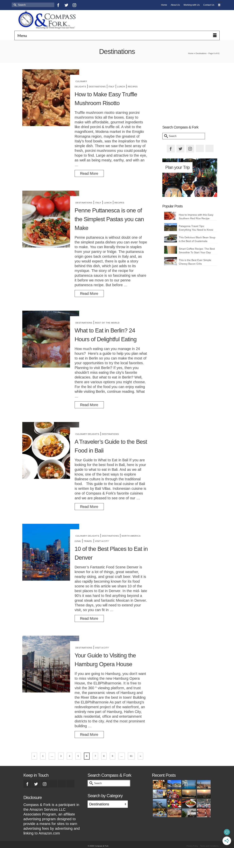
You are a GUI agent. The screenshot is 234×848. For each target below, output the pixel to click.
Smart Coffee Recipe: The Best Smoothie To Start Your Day (197, 250)
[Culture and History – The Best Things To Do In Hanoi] (159, 803)
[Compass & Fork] (46, 20)
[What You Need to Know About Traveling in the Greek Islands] (159, 794)
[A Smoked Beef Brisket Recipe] (174, 813)
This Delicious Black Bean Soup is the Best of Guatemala (197, 239)
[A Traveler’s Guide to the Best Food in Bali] (50, 450)
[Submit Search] (14, 5)
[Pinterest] (82, 5)
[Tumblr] (90, 5)
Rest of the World (107, 323)
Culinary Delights (87, 434)
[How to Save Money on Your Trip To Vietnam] (203, 794)
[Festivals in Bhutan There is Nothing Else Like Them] (174, 794)
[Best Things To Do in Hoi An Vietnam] (174, 803)
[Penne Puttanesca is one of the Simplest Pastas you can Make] (50, 219)
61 (131, 756)
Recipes (133, 87)
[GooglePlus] (53, 783)
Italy (111, 87)
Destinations (97, 87)
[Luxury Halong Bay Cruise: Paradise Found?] (188, 794)
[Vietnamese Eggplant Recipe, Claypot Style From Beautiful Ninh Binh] (188, 803)
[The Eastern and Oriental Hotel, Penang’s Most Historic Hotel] (188, 784)
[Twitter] (66, 5)
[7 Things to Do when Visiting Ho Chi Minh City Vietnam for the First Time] (203, 803)
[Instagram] (74, 5)
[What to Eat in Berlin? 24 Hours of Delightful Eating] (50, 339)
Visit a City (102, 541)
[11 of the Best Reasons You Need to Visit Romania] (203, 784)
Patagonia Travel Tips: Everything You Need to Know (196, 228)
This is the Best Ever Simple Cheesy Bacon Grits (195, 262)
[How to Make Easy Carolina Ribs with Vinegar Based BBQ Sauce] (203, 813)
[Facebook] (58, 5)
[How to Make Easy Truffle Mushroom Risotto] (50, 97)
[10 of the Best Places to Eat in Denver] (50, 552)
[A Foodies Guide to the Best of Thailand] (159, 784)
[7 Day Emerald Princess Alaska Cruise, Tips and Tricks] (188, 813)
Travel (88, 541)
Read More (89, 173)
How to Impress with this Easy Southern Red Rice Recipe (196, 216)
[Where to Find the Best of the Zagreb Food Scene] (159, 813)
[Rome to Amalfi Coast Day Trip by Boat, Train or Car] (174, 784)
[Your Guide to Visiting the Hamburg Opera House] (50, 664)
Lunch (121, 87)
